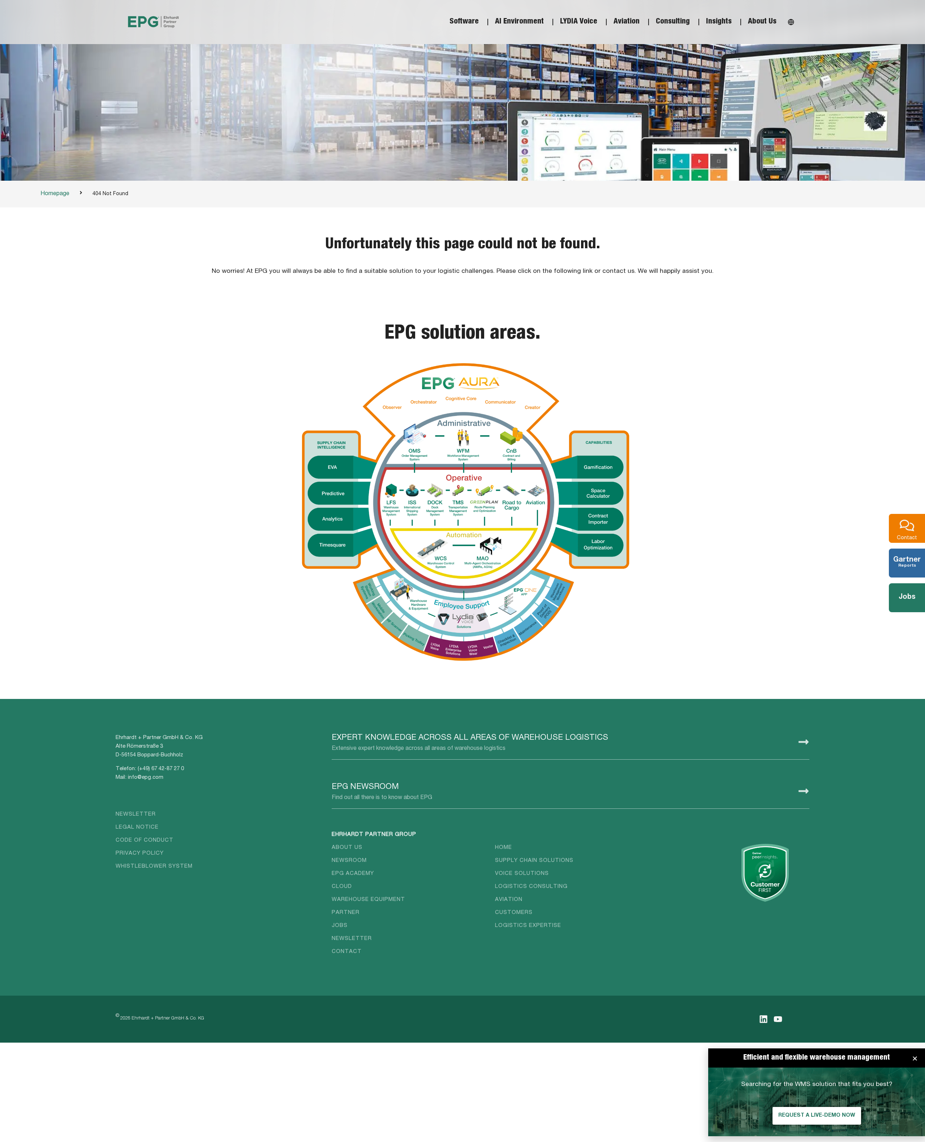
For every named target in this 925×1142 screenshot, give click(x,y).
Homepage (54, 194)
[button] (915, 1058)
